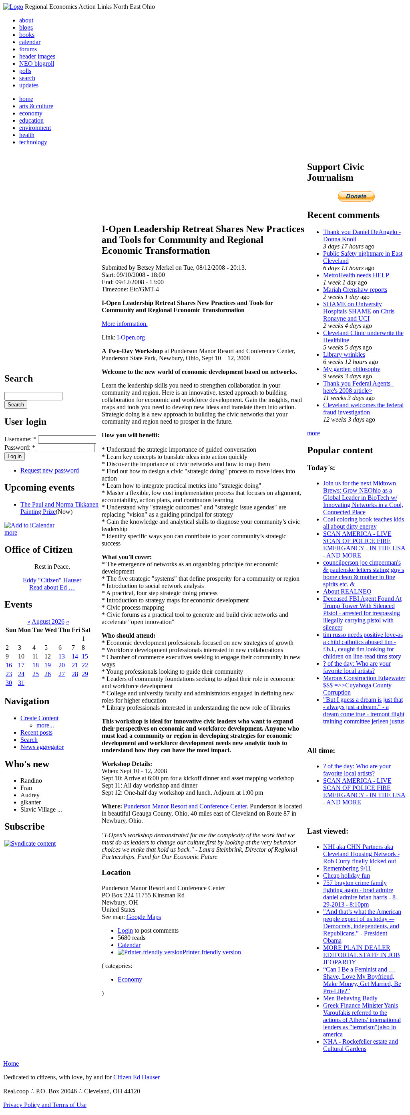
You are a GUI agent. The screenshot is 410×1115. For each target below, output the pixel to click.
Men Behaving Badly (350, 998)
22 (85, 665)
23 (9, 674)
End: (108, 282)
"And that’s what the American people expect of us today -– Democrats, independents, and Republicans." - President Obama (362, 926)
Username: (20, 439)
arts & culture (36, 106)
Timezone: (116, 289)
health (26, 134)
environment (35, 127)
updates (28, 85)
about (26, 20)
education (31, 120)
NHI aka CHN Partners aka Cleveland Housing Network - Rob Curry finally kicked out (361, 854)
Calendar (129, 944)
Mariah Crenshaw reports (355, 289)
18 (35, 665)
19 (47, 665)
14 (75, 656)
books (26, 34)
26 (47, 674)
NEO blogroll (36, 63)
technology (33, 142)
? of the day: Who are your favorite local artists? (357, 667)
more (10, 532)
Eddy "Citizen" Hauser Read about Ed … (52, 584)
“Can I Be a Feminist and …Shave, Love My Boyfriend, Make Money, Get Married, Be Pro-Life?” (362, 980)
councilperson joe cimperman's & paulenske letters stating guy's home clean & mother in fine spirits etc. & (363, 573)
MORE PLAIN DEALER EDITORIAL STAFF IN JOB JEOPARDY (361, 955)
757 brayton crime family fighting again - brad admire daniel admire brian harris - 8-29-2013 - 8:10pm (360, 893)
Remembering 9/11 (347, 868)
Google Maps (144, 916)
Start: (109, 274)
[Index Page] (13, 6)
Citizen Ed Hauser (136, 1077)
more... (45, 725)
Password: (19, 447)
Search (29, 739)
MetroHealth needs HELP (356, 275)
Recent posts (36, 732)
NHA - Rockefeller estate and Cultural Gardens (360, 1045)
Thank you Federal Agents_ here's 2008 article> (358, 387)
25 (35, 674)
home (26, 98)
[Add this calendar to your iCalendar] (29, 525)
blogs (26, 27)
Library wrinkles (344, 354)
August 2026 (48, 621)
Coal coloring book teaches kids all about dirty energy (363, 523)
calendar (29, 41)
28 (75, 674)
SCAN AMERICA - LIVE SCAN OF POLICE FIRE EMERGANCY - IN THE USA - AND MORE (364, 544)
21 (75, 665)
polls (25, 70)
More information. (125, 323)
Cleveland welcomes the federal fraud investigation (363, 409)
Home (11, 1063)
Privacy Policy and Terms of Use (44, 1104)
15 (85, 656)
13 (61, 656)
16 (9, 665)
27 (61, 674)
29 (85, 674)
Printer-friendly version (212, 952)
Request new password (49, 470)
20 (61, 665)
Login (125, 930)
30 (9, 682)
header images (37, 56)
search (27, 78)
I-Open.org (131, 337)
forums (28, 49)
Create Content (39, 718)
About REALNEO (347, 591)
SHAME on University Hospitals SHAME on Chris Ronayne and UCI (358, 311)
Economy (130, 979)
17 (21, 665)
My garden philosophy (351, 369)
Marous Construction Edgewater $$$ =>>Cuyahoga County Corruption (364, 685)
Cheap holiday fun (346, 875)
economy (30, 113)
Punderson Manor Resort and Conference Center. (186, 806)
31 (21, 682)
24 (21, 674)
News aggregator (42, 746)
